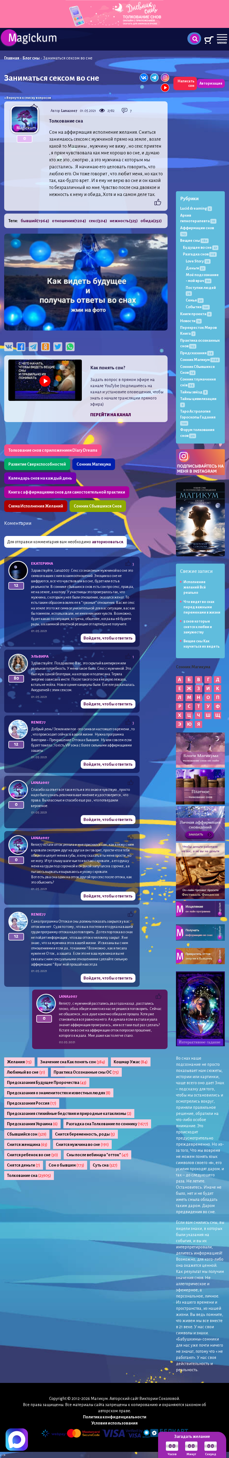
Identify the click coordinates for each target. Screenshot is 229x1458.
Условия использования (114, 1423)
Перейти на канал (110, 415)
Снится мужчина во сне (82, 1144)
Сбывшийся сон (27, 1134)
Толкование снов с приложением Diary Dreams (52, 450)
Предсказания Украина (32, 1124)
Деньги (195, 268)
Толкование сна (29, 1175)
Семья (194, 300)
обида (151, 221)
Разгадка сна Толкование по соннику (107, 1124)
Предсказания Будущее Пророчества (47, 1082)
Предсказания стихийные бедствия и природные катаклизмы (69, 1113)
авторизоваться (107, 542)
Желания (19, 1062)
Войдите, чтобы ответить (108, 638)
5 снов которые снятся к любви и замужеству (197, 626)
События (197, 307)
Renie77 (38, 722)
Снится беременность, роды (85, 1134)
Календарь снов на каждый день (40, 478)
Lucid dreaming (195, 208)
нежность (124, 221)
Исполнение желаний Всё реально (194, 587)
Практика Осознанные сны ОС (86, 1072)
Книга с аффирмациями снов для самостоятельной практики (66, 492)
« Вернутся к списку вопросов (27, 98)
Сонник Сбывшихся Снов (98, 506)
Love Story (197, 261)
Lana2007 (69, 111)
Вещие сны (193, 240)
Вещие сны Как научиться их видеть (201, 643)
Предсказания (196, 353)
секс (98, 221)
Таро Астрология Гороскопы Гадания (198, 417)
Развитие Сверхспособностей (37, 464)
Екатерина (42, 563)
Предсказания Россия (31, 1103)
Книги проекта (195, 314)
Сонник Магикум (199, 360)
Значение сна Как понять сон (72, 1062)
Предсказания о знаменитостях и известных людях (59, 1093)
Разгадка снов (199, 254)
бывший (35, 221)
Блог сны (31, 58)
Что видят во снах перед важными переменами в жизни (201, 607)
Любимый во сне (26, 1072)
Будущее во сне (200, 247)
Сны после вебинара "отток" (97, 1155)
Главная (11, 58)
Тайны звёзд (193, 392)
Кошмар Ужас (131, 1062)
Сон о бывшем (66, 1165)
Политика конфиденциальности (114, 1417)
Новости (190, 321)
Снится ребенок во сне (32, 1155)
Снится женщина (27, 1144)
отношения (69, 221)
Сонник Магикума (94, 464)
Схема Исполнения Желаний (35, 506)
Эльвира (40, 656)
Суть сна (105, 1165)
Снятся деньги (23, 1165)
